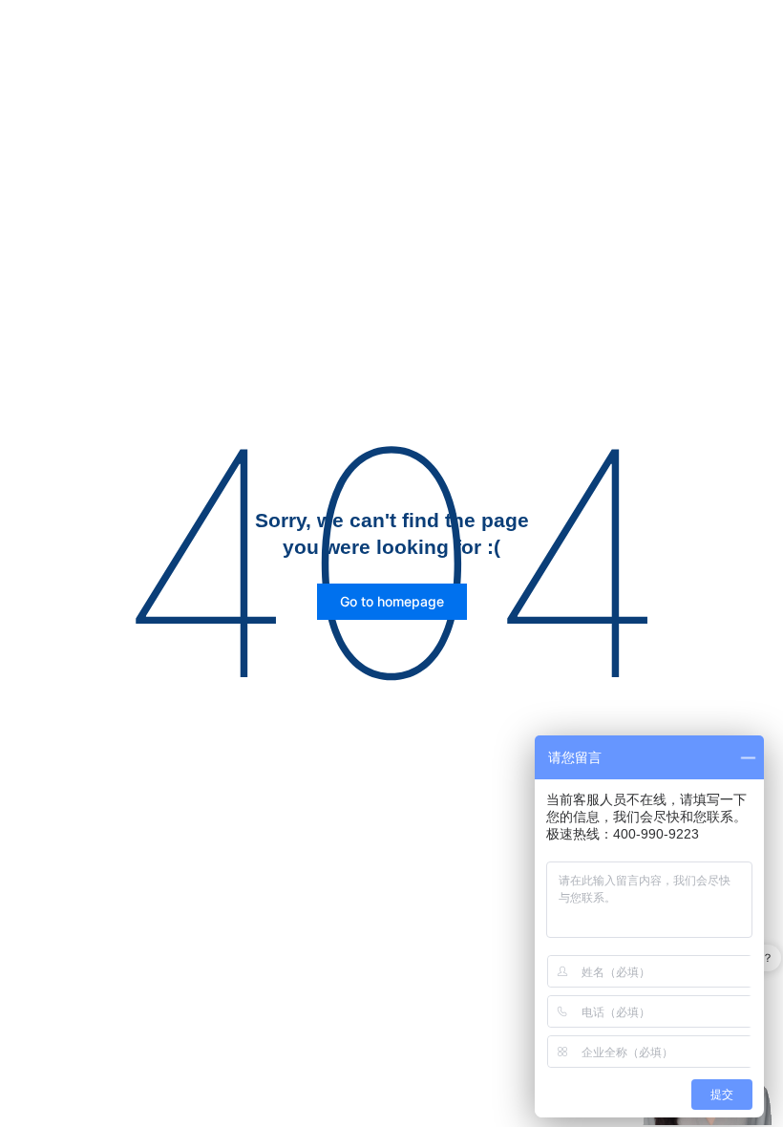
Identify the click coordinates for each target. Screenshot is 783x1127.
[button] (392, 602)
